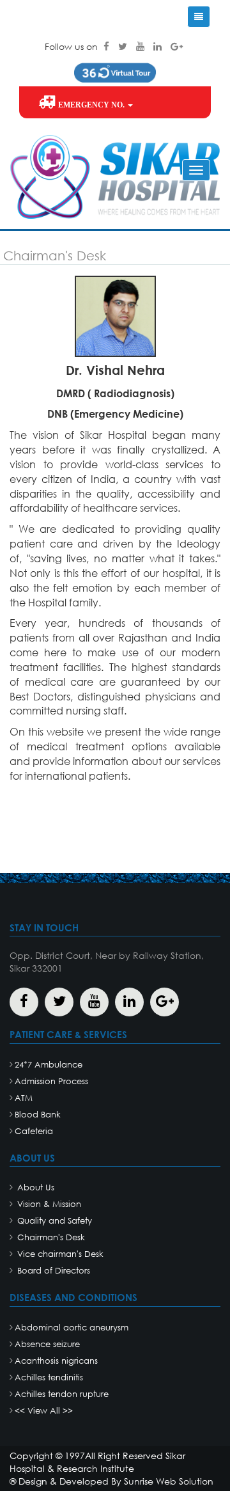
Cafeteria (34, 1131)
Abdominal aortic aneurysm (71, 1327)
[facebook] (107, 46)
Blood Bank (38, 1114)
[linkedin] (158, 46)
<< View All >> (44, 1410)
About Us (34, 1187)
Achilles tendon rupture (62, 1394)
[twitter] (124, 46)
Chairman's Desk (50, 1237)
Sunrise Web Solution (168, 1481)
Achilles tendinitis (49, 1377)
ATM (24, 1098)
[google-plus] (177, 46)
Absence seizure (47, 1344)
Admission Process (51, 1081)
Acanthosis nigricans (56, 1360)
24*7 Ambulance (48, 1064)
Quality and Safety (53, 1220)
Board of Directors (52, 1270)
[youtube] (141, 46)
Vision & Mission (48, 1204)
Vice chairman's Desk (59, 1254)
